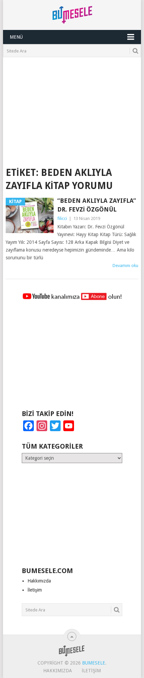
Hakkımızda (39, 580)
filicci (62, 218)
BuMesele (93, 663)
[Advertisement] (72, 108)
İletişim (34, 590)
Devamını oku (125, 265)
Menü (16, 37)
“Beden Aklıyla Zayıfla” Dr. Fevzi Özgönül (96, 205)
